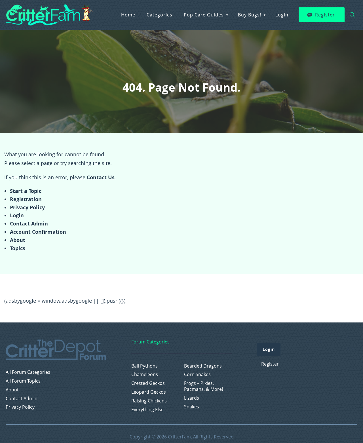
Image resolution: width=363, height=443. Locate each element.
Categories (159, 15)
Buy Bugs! (249, 15)
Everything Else (147, 410)
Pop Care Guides (204, 15)
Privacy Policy (27, 207)
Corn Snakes (197, 374)
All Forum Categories (28, 372)
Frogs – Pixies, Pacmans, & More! (203, 386)
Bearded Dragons (203, 366)
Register (325, 15)
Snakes (191, 407)
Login (281, 15)
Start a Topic (25, 190)
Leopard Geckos (148, 392)
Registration (26, 199)
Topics (17, 248)
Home (128, 15)
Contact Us (101, 177)
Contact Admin (29, 223)
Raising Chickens (149, 401)
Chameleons (144, 374)
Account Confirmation (38, 231)
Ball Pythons (144, 366)
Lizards (191, 398)
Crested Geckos (148, 383)
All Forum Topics (23, 381)
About (17, 240)
